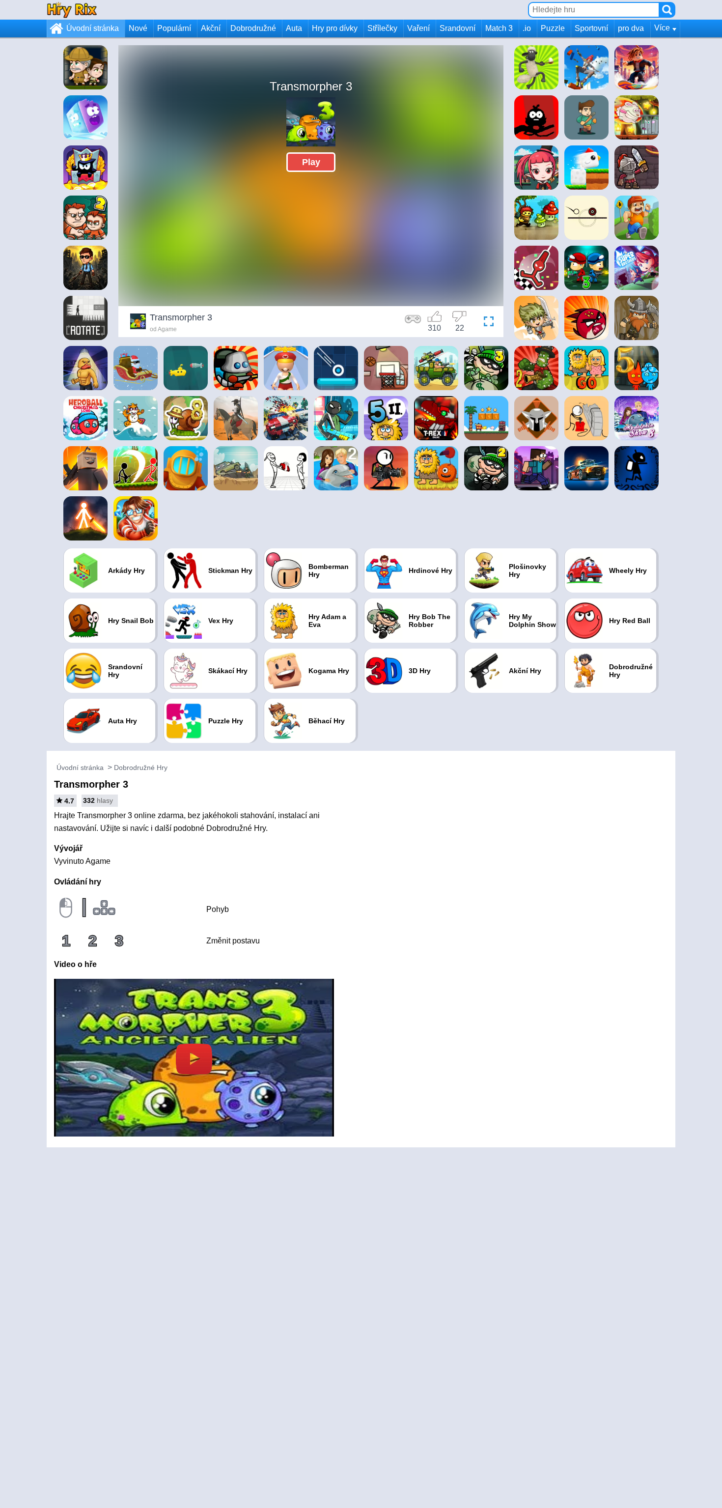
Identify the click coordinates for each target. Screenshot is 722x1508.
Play (311, 162)
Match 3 (499, 28)
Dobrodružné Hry (140, 767)
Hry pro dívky (335, 28)
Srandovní (457, 28)
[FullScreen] (486, 323)
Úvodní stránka (92, 28)
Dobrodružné (253, 28)
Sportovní (591, 28)
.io (527, 28)
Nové (138, 28)
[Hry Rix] (72, 9)
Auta (294, 28)
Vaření (418, 28)
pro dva (631, 28)
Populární (174, 28)
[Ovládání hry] (413, 323)
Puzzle (553, 28)
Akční (211, 28)
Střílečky (382, 28)
